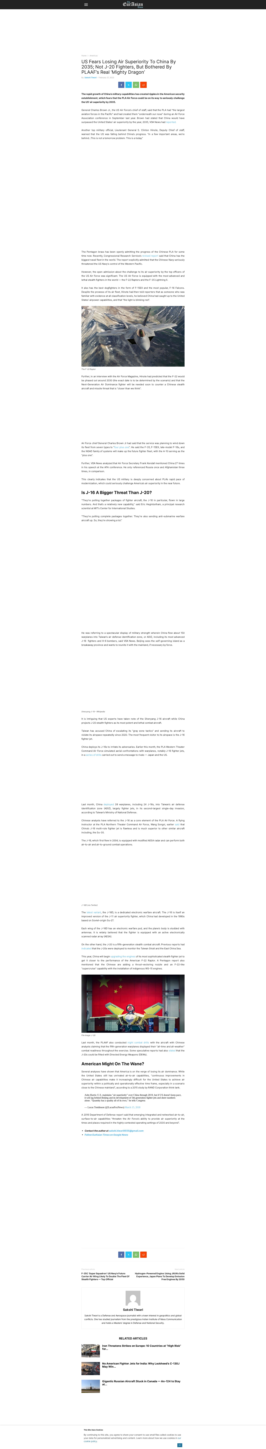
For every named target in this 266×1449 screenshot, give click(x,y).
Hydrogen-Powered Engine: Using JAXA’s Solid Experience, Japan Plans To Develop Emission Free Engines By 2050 (160, 1276)
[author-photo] (133, 1305)
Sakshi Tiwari (91, 77)
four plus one (121, 447)
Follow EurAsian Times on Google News (106, 1134)
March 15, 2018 (132, 1107)
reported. (171, 122)
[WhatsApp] (136, 85)
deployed (109, 804)
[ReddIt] (143, 85)
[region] (133, 33)
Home (84, 55)
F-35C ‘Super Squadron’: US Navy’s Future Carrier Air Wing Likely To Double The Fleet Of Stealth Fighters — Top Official (105, 1276)
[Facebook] (121, 85)
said (177, 824)
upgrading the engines (123, 956)
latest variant (94, 912)
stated (172, 1050)
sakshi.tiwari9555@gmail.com (126, 1130)
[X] (128, 85)
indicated (86, 948)
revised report (150, 255)
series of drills (93, 754)
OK (180, 1445)
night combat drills (138, 1042)
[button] (86, 4)
